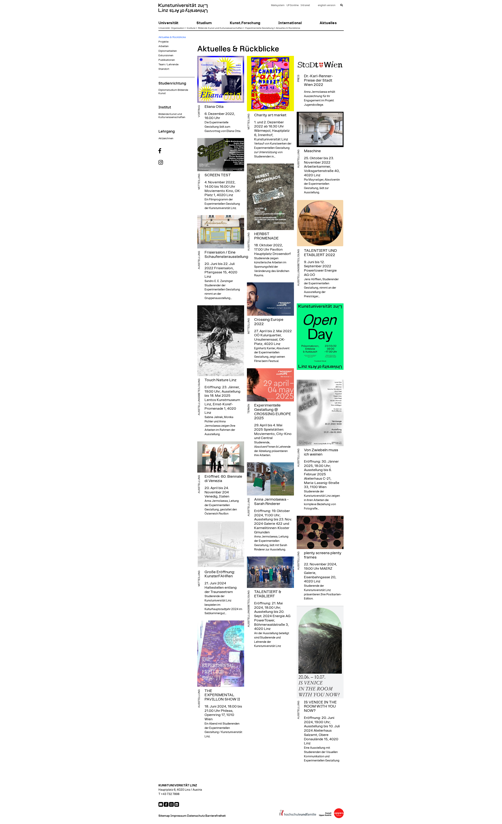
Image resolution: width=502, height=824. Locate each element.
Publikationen (166, 60)
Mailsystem (278, 5)
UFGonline (292, 5)
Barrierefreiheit (215, 815)
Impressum (178, 815)
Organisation (177, 28)
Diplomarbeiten (167, 51)
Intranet (305, 5)
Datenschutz (196, 815)
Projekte (163, 41)
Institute (191, 28)
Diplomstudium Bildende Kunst (173, 92)
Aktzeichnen (165, 138)
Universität (164, 28)
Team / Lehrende (168, 64)
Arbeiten (163, 46)
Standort (163, 69)
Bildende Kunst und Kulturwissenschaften (220, 28)
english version (326, 5)
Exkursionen (165, 55)
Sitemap (164, 815)
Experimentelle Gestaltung (259, 28)
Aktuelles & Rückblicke (288, 28)
